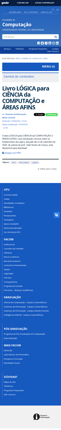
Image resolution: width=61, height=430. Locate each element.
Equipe (7, 269)
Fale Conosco (53, 51)
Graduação (12, 297)
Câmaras (8, 252)
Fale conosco (10, 394)
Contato (55, 49)
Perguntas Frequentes (38, 49)
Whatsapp (52, 115)
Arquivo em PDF (13, 153)
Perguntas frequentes (14, 390)
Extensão (8, 350)
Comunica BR (22, 3)
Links (45, 58)
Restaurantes (10, 215)
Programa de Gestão (13, 286)
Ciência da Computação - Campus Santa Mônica (25, 302)
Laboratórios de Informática (16, 354)
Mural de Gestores (12, 261)
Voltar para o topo (48, 169)
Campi (6, 199)
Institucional (9, 244)
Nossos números (11, 257)
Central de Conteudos (32, 58)
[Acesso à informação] (42, 417)
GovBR (4, 2)
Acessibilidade (15, 12)
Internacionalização (13, 228)
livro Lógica (24, 163)
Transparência (10, 282)
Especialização (10, 338)
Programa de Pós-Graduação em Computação (24, 334)
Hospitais (8, 211)
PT (53, 9)
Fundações (9, 219)
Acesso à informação (44, 3)
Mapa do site (46, 12)
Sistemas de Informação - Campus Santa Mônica (25, 306)
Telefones (20, 49)
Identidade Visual (12, 363)
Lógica (35, 163)
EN (58, 9)
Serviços (7, 49)
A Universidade (11, 194)
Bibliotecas (9, 207)
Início (18, 58)
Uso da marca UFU (12, 232)
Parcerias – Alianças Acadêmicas (18, 290)
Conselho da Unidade (13, 248)
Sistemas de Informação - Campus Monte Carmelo (26, 310)
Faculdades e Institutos (14, 203)
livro (14, 163)
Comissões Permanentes (15, 265)
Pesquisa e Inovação (13, 358)
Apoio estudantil (11, 224)
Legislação (8, 273)
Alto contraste (31, 12)
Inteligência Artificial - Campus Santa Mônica (23, 315)
